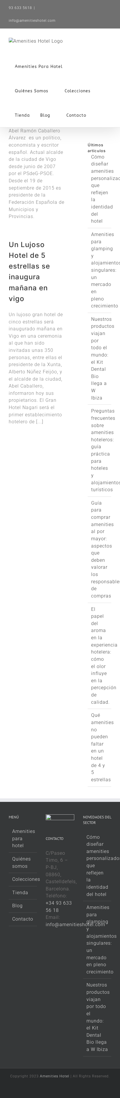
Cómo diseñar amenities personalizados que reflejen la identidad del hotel (97, 865)
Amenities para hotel (23, 838)
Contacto (22, 919)
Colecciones (23, 879)
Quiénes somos (21, 862)
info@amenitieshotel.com (32, 21)
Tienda (20, 892)
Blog (17, 905)
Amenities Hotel (54, 1076)
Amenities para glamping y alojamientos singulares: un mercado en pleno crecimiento (97, 940)
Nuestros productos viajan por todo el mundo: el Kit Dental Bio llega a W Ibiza (97, 1017)
